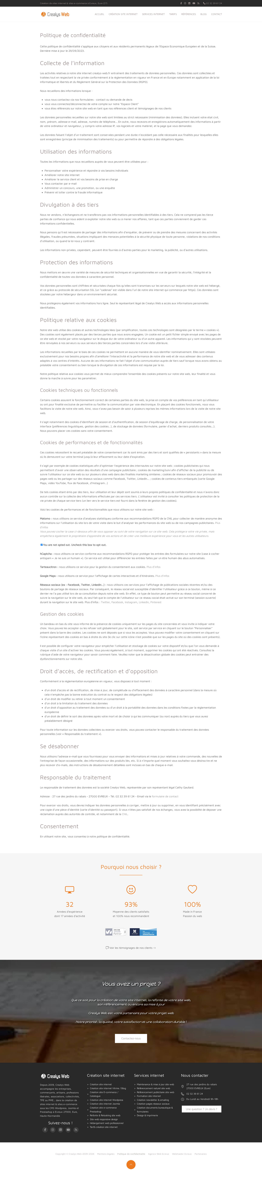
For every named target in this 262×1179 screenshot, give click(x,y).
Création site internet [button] (123, 14)
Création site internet (101, 1084)
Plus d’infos (153, 566)
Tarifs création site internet (104, 1127)
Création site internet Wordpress (106, 1100)
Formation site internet (149, 1096)
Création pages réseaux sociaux (153, 1103)
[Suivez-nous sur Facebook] (181, 3)
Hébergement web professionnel (107, 1123)
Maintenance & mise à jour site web (155, 1084)
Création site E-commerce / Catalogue (104, 1094)
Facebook (117, 602)
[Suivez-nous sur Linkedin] (189, 3)
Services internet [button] (153, 14)
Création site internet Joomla (105, 1103)
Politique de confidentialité (131, 1154)
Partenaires (201, 1154)
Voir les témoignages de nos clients (130, 947)
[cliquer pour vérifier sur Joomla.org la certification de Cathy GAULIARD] (142, 931)
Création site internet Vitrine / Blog (108, 1088)
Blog (203, 14)
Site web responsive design (104, 1119)
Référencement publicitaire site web (155, 1092)
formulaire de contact (165, 796)
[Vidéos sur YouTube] (194, 3)
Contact (216, 14)
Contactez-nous (131, 1038)
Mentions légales (105, 1154)
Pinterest (155, 602)
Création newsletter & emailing (153, 1100)
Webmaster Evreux (182, 1154)
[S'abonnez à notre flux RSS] (198, 3)
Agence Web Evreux (158, 1154)
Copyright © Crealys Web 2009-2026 (74, 1154)
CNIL (125, 814)
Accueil (99, 14)
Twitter (105, 602)
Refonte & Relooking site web (105, 1115)
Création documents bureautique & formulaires (155, 1109)
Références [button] (188, 14)
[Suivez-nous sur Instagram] (185, 3)
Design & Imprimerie (147, 1115)
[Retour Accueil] (56, 14)
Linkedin (144, 602)
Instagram (131, 602)
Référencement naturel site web (153, 1088)
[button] (131, 1164)
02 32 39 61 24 (213, 3)
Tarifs (173, 14)
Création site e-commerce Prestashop (103, 1109)
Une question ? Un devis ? (201, 1109)
